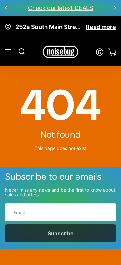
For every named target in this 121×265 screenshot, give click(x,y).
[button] (6, 8)
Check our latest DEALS (60, 8)
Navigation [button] (8, 52)
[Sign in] (99, 52)
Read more (101, 26)
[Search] (22, 52)
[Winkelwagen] (112, 52)
